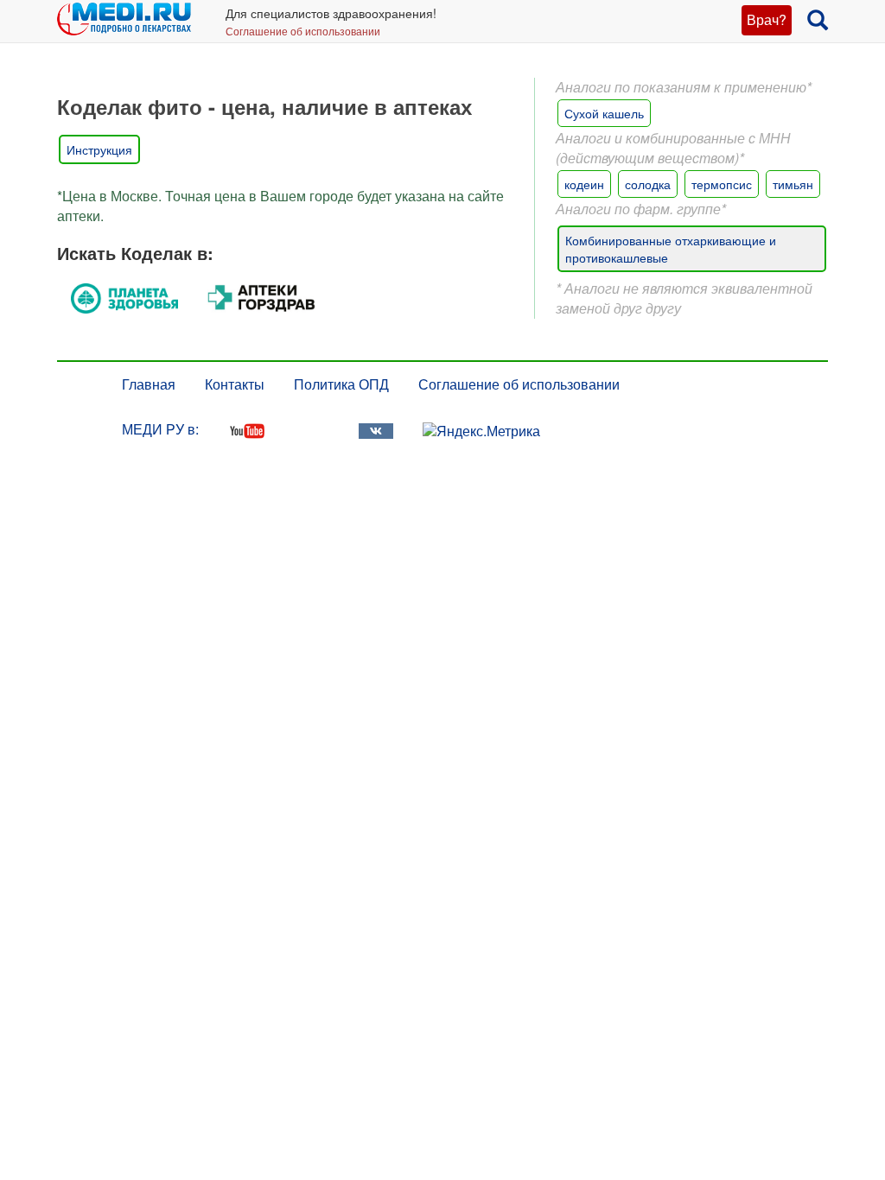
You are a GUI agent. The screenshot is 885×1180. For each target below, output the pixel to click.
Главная (148, 384)
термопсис (721, 184)
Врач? (766, 19)
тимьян (793, 184)
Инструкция (99, 149)
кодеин (584, 184)
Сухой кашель (604, 113)
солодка (648, 184)
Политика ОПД (341, 384)
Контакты (234, 384)
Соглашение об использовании (303, 30)
